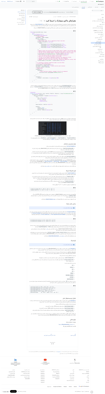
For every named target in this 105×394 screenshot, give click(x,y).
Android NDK (27, 378)
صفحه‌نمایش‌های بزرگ (56, 371)
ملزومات (92, 1)
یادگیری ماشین (72, 373)
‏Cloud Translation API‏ (53, 12)
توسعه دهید (75, 1)
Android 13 (43, 378)
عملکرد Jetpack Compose (50, 199)
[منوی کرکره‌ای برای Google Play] (62, 1)
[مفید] (31, 17)
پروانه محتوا (59, 351)
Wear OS (57, 373)
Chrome (70, 386)
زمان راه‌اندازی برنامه (48, 166)
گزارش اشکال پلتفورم (12, 371)
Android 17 (43, 371)
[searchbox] (98, 10)
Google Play (66, 1)
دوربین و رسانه (72, 376)
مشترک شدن (13, 391)
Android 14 (43, 376)
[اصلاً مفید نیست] (30, 17)
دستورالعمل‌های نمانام (78, 391)
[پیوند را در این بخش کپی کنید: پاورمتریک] (70, 240)
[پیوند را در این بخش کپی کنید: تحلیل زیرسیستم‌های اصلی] (61, 298)
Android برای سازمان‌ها (85, 373)
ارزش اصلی (96, 7)
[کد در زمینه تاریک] (73, 31)
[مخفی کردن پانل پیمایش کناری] (92, 392)
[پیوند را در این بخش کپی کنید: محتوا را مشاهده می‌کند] (65, 322)
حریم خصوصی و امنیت (75, 7)
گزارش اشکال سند (12, 373)
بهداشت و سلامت (71, 375)
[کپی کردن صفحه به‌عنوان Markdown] (41, 21)
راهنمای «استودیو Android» (25, 371)
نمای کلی (102, 7)
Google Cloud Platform (57, 386)
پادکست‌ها (87, 382)
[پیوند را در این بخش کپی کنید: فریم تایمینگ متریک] (65, 170)
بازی (73, 371)
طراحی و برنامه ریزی (84, 1)
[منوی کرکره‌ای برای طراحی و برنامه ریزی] (79, 1)
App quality (101, 4)
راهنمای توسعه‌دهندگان (26, 373)
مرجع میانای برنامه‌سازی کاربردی (25, 375)
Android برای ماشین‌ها (56, 376)
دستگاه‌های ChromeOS (55, 375)
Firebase (65, 386)
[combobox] (31, 1)
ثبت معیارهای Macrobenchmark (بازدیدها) (66, 324)
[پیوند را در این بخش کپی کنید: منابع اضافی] (69, 319)
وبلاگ (58, 1)
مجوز (83, 391)
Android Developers (73, 16)
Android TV (57, 378)
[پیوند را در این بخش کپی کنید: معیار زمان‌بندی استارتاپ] (63, 144)
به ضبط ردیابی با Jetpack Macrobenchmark (56, 235)
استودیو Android (10, 1)
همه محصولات (49, 386)
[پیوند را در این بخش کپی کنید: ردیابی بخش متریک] (65, 204)
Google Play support (11, 375)
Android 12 (43, 380)
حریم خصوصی (72, 378)
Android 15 (43, 375)
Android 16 (43, 373)
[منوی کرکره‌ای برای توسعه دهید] (71, 1)
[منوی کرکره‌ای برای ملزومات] (89, 1)
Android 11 (43, 382)
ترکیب (47, 228)
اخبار (88, 378)
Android (87, 371)
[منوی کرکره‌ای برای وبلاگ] (55, 1)
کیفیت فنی (83, 7)
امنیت (88, 375)
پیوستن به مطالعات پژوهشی (11, 376)
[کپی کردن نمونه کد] (75, 31)
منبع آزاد (88, 376)
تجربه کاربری (90, 7)
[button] (98, 22)
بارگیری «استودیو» (27, 376)
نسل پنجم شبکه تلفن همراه (70, 380)
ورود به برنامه (3, 1)
